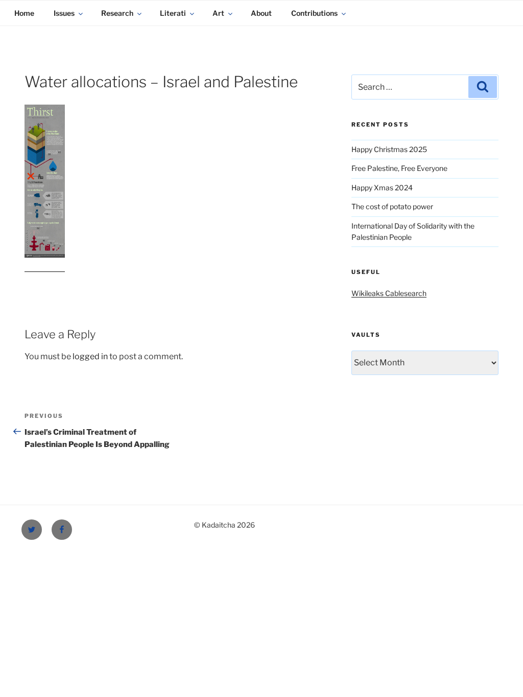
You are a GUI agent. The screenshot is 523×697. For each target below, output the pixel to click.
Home (24, 13)
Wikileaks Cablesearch (388, 293)
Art (218, 13)
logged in (90, 356)
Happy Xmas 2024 (382, 187)
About (261, 13)
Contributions (314, 13)
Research (117, 13)
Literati (173, 13)
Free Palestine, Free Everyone (399, 168)
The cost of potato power (392, 206)
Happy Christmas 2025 (389, 149)
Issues (64, 13)
